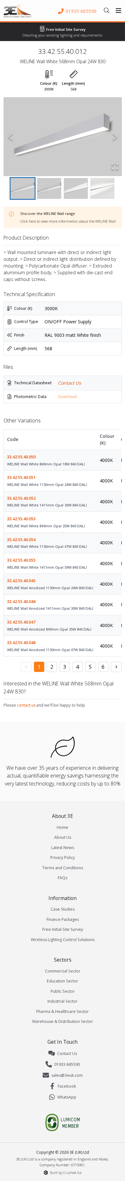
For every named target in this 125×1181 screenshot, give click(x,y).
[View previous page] (26, 667)
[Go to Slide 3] (76, 188)
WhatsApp (66, 1097)
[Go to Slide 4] (102, 188)
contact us (26, 705)
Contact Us (69, 383)
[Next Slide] (115, 136)
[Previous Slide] (10, 136)
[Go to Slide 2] (49, 188)
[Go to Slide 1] (23, 188)
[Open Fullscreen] (115, 166)
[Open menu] (118, 10)
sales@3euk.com (67, 1075)
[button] (63, 136)
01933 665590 (67, 1064)
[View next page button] (116, 667)
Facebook (67, 1086)
